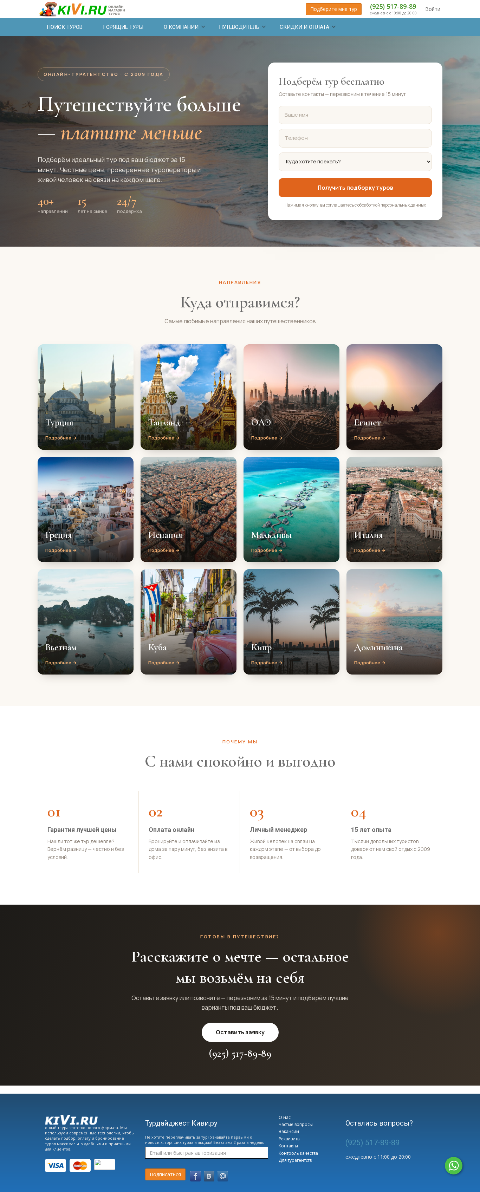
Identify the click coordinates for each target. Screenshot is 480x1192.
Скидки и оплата (304, 27)
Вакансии (289, 1131)
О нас (285, 1117)
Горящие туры (123, 27)
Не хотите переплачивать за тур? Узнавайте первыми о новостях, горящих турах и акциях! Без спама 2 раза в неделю (205, 1139)
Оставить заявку (240, 1032)
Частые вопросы (296, 1124)
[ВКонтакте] (209, 1176)
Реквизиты (289, 1139)
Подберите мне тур (333, 9)
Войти (432, 9)
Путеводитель (239, 27)
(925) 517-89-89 (393, 6)
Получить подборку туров (355, 187)
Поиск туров (65, 27)
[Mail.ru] (223, 1176)
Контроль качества (298, 1153)
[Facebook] (195, 1176)
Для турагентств (295, 1160)
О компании (181, 27)
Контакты (288, 1146)
